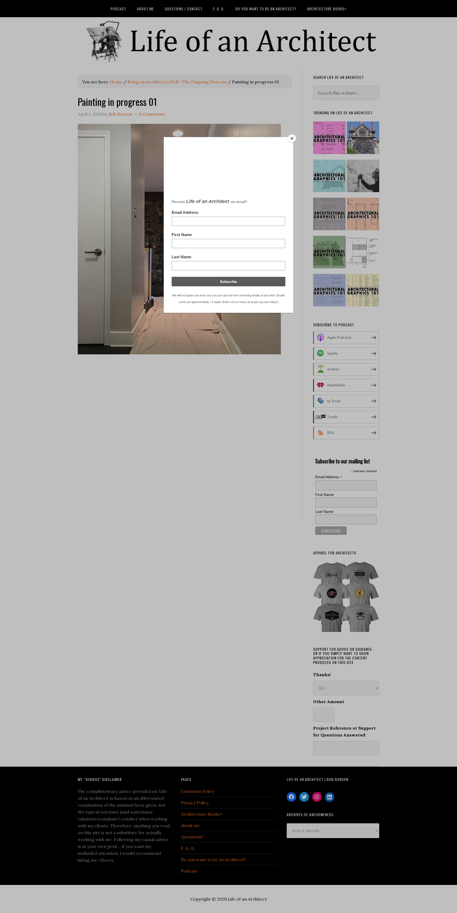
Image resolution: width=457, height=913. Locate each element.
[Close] (292, 138)
